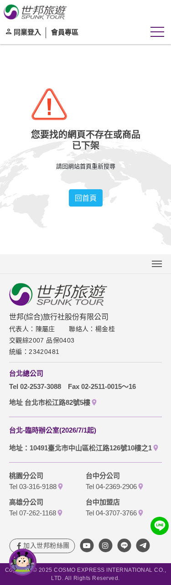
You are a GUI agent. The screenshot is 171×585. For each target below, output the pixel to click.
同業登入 (27, 31)
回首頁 (86, 198)
